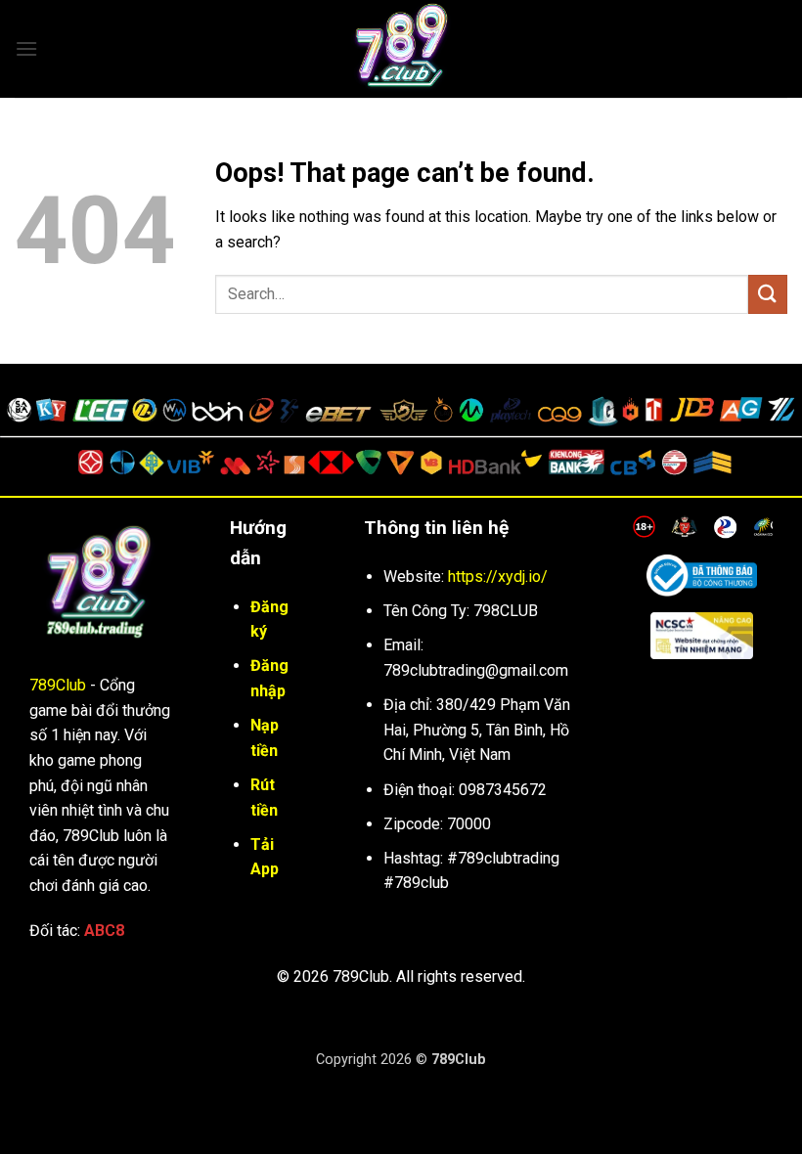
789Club (57, 685)
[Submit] (767, 294)
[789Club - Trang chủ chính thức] (401, 49)
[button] (26, 48)
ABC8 (104, 930)
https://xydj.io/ (498, 576)
